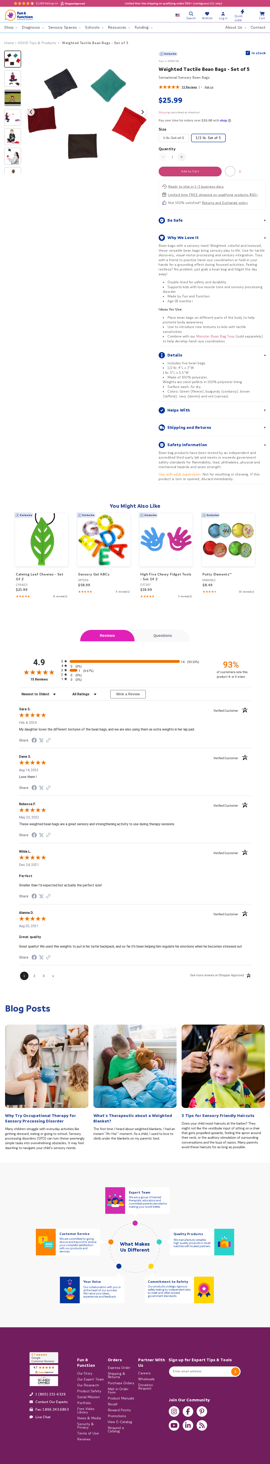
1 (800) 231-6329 (50, 1394)
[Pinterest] (202, 1411)
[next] (256, 555)
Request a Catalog (116, 1429)
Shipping (164, 112)
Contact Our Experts (51, 1401)
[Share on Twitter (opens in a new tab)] (41, 740)
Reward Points (119, 1410)
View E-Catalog (120, 1421)
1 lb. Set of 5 (176, 139)
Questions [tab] (162, 635)
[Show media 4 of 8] (12, 117)
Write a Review (128, 694)
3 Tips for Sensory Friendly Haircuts (218, 1115)
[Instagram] (174, 1411)
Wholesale (146, 1379)
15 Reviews (189, 87)
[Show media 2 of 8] (12, 78)
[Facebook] (188, 1411)
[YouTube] (174, 1425)
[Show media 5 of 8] (12, 136)
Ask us (209, 87)
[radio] (135, 661)
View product (41, 548)
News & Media (89, 1418)
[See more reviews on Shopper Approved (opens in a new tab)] (48, 741)
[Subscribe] (235, 1371)
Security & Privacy (85, 1425)
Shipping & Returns (117, 1375)
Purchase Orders (121, 1383)
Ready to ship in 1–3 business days (196, 186)
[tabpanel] (135, 819)
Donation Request (145, 1386)
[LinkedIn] (188, 1425)
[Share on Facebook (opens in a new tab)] (34, 741)
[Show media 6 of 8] (12, 156)
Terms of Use (88, 1433)
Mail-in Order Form (118, 1390)
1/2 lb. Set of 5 (208, 138)
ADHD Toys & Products (37, 43)
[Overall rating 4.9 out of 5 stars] (169, 87)
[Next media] (142, 112)
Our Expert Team (90, 1379)
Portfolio (84, 1403)
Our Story (84, 1373)
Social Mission (88, 1397)
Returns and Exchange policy (225, 203)
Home (9, 43)
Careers (144, 1373)
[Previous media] (31, 112)
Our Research (88, 1385)
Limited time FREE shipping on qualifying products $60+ (213, 195)
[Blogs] (202, 1425)
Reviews (83, 1439)
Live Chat (42, 1417)
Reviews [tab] (107, 635)
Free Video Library (85, 1410)
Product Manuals (121, 1398)
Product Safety (89, 1391)
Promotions (117, 1416)
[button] (10, 27)
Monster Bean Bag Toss (215, 336)
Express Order (119, 1367)
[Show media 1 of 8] (12, 59)
